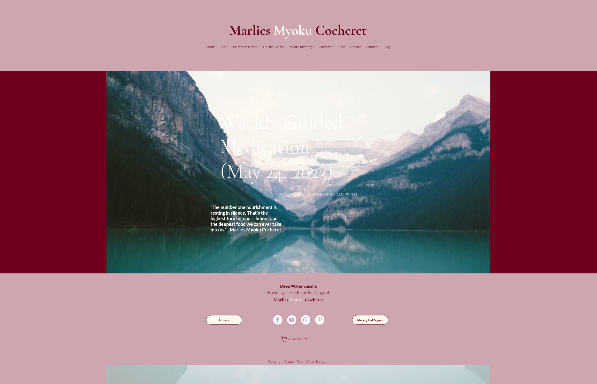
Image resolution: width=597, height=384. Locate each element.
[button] (224, 46)
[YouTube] (291, 320)
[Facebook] (277, 320)
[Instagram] (305, 320)
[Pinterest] (319, 320)
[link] (298, 339)
